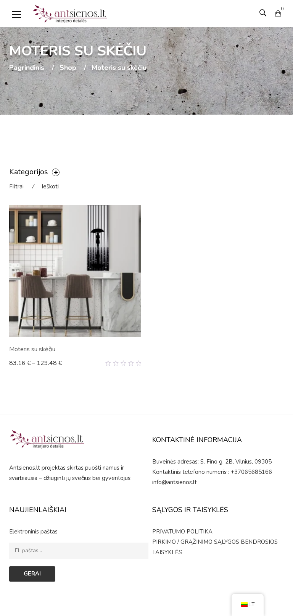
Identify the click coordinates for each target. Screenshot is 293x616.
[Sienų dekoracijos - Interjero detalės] (70, 13)
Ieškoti (50, 186)
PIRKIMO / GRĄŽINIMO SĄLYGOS (195, 542)
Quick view (138, 363)
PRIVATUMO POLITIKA (182, 531)
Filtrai (16, 186)
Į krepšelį (25, 363)
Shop (68, 68)
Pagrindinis (26, 68)
